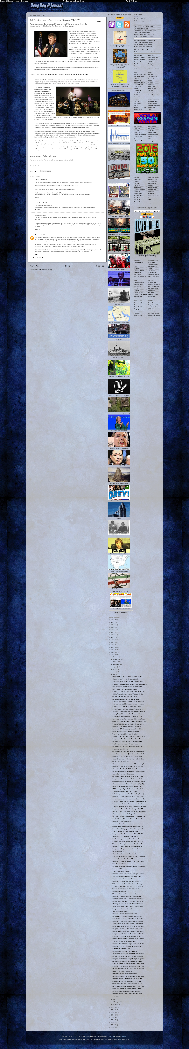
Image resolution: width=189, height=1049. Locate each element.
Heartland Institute (152, 266)
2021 (113, 632)
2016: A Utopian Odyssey (119, 864)
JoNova (150, 268)
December (116, 657)
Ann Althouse (151, 55)
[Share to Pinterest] (50, 171)
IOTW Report (151, 70)
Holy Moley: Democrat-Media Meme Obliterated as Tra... (129, 816)
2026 (113, 619)
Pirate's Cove (151, 86)
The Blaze (137, 64)
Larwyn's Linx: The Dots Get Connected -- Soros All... (128, 921)
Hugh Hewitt (137, 90)
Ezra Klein (150, 185)
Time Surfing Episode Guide (141, 18)
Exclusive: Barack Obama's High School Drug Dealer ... (128, 943)
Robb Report (137, 313)
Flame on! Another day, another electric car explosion (128, 963)
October (115, 662)
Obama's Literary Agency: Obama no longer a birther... (128, 873)
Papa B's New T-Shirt (118, 851)
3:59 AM (37, 197)
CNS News (137, 68)
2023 (113, 627)
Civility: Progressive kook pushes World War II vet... (127, 694)
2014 (113, 649)
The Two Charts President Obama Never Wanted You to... (129, 736)
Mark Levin (137, 95)
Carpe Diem (151, 130)
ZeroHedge (151, 141)
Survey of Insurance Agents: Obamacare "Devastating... (128, 986)
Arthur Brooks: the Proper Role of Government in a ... (128, 961)
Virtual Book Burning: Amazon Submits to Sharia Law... (128, 844)
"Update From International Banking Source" (125, 889)
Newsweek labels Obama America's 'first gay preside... (128, 931)
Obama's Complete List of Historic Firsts (144, 40)
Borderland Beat (138, 262)
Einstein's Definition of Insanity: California (124, 913)
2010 (113, 1010)
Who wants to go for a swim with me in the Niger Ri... (127, 676)
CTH (135, 72)
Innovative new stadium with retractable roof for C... (127, 804)
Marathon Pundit (152, 282)
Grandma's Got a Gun (118, 824)
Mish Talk (150, 138)
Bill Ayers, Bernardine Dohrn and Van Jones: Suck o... (128, 928)
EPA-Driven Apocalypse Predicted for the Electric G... (128, 789)
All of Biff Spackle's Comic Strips (120, 609)
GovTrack (137, 130)
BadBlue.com (39, 166)
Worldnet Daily (151, 107)
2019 (113, 637)
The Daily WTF (138, 306)
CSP (135, 266)
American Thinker (139, 61)
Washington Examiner (140, 107)
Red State (150, 90)
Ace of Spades (138, 55)
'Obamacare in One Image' (120, 911)
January (115, 1004)
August (115, 667)
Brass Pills (137, 128)
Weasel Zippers (138, 109)
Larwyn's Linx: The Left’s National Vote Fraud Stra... (127, 978)
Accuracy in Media (152, 179)
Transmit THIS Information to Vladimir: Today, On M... (128, 724)
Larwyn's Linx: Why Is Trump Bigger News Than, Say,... (128, 691)
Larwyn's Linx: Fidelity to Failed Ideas (123, 909)
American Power (138, 284)
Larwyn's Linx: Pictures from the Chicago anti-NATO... (128, 809)
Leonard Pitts (151, 193)
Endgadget (137, 309)
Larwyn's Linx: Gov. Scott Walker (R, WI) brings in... (127, 946)
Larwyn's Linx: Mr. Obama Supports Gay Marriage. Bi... (128, 959)
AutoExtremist (138, 302)
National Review (138, 97)
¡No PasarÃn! (137, 286)
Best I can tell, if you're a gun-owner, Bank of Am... (127, 786)
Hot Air (136, 88)
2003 (113, 1027)
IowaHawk (137, 191)
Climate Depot (151, 262)
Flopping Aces (151, 64)
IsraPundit (137, 268)
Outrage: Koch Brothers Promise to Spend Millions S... (128, 988)
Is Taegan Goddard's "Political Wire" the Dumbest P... (128, 841)
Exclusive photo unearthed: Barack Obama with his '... (128, 746)
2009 (113, 1012)
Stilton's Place (138, 199)
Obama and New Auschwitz (141, 28)
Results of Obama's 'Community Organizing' (14, 1)
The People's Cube (139, 202)
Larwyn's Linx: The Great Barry (121, 821)
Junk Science (151, 270)
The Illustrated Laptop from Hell (142, 23)
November (116, 659)
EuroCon (136, 78)
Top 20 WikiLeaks (131, 1)
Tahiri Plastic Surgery (153, 313)
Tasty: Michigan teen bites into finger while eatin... (127, 876)
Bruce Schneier (138, 315)
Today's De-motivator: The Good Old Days (124, 791)
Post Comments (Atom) (45, 269)
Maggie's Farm (138, 296)
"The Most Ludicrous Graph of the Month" (124, 941)
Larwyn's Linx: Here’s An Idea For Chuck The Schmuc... (128, 861)
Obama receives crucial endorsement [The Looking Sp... (129, 764)
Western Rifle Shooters (154, 105)
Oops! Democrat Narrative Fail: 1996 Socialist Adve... (128, 776)
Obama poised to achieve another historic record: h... (128, 826)
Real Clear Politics (152, 204)
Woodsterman (138, 204)
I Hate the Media (152, 189)
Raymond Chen (138, 305)
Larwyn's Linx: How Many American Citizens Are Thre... (128, 719)
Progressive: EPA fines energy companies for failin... (127, 729)
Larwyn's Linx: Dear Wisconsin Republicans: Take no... (128, 739)
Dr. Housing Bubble (153, 134)
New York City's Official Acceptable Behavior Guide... (128, 686)
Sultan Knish (151, 97)
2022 (113, 629)
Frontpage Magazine (139, 82)
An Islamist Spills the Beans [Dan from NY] (124, 836)
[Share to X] (46, 171)
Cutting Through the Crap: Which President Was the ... (128, 714)
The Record (137, 274)
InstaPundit (137, 92)
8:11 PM (37, 254)
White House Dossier (139, 141)
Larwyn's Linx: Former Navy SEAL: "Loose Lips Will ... (128, 766)
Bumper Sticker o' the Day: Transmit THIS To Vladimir (128, 938)
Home (67, 266)
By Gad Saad (120, 45)
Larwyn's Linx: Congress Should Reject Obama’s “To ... (128, 966)
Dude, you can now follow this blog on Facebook (126, 991)
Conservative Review (140, 70)
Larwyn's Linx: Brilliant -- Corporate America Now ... (127, 936)
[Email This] (41, 171)
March (115, 999)
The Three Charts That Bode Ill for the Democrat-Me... (128, 886)
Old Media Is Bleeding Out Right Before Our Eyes (127, 769)
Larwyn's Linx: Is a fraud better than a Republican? (127, 756)
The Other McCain (152, 103)
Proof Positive (138, 197)
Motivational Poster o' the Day (121, 948)
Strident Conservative (153, 95)
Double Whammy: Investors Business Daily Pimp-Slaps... (129, 771)
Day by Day (137, 183)
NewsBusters (151, 202)
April (114, 997)
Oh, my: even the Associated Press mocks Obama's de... (128, 751)
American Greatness (139, 57)
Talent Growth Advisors (154, 315)
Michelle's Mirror (138, 195)
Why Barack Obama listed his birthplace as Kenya (127, 846)
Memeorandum (152, 197)
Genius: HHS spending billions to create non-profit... (127, 916)
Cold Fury (136, 290)
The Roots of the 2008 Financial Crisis (144, 36)
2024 (113, 625)
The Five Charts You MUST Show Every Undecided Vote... (129, 806)
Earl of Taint (137, 185)
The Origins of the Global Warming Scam (145, 30)
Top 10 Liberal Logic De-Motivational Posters (125, 831)
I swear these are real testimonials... (123, 774)
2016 (113, 644)
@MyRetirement (152, 309)
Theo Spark (151, 292)
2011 (113, 1007)
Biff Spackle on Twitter (153, 305)
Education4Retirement (153, 306)
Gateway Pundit (138, 84)
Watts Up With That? (153, 276)
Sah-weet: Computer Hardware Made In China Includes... (129, 711)
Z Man (149, 109)
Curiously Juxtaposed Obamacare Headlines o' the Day (128, 799)
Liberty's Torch (151, 78)
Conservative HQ (152, 59)
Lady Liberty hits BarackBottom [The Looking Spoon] (128, 794)
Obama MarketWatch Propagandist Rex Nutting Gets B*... (129, 781)
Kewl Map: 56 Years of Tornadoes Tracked (124, 689)
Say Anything (151, 92)
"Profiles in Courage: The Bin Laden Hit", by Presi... (127, 894)
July (114, 669)
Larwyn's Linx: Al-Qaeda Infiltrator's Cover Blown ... (127, 896)
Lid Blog (150, 80)
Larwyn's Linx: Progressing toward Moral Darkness (127, 849)
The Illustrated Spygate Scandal (142, 21)
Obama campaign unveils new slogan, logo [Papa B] (128, 784)
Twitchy (136, 138)
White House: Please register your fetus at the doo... (127, 983)
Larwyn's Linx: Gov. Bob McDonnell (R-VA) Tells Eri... (128, 834)
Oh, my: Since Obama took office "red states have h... (128, 854)
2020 (113, 634)
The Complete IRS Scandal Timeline (143, 42)
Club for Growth (152, 132)
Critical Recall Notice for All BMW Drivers (124, 951)
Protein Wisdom (152, 88)
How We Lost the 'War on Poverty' (143, 44)
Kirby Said (150, 74)
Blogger (124, 1036)
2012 (113, 654)
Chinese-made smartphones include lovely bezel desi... (128, 901)
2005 (113, 1022)
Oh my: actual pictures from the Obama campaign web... (128, 926)
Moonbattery (151, 82)
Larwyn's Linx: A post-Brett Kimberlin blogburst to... (127, 726)
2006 (113, 1020)
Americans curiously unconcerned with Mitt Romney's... (128, 953)
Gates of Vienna (152, 66)
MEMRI (149, 199)
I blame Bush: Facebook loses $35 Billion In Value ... (127, 716)
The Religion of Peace (140, 276)
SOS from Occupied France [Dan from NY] (124, 973)
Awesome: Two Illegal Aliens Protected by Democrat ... (128, 923)
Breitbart (136, 66)
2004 (113, 1025)
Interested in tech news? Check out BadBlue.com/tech (128, 701)
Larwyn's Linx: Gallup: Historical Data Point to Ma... (127, 881)
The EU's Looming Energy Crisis (73, 1)
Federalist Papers (152, 187)
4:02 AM (37, 209)
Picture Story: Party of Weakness (122, 971)
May (114, 674)
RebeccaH (38, 235)
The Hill (136, 105)
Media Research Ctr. (153, 195)
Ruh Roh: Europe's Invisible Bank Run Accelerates (127, 839)
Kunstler (150, 72)
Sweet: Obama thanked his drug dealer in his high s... (128, 759)
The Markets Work (153, 101)
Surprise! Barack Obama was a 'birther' (123, 879)
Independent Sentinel (153, 68)
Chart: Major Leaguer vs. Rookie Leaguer (124, 696)
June (114, 672)
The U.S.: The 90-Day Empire (142, 32)
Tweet (99, 21)
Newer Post (34, 266)
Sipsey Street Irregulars (154, 286)
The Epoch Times (139, 76)
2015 (113, 647)
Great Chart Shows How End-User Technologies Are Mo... (129, 721)
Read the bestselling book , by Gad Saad (120, 85)
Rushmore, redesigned (119, 891)
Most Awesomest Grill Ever (120, 749)
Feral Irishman (138, 187)
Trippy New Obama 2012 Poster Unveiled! (124, 734)
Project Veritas (138, 136)
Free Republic (138, 80)
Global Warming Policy (153, 264)
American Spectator (139, 59)
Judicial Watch (138, 132)
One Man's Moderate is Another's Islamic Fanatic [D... (128, 956)
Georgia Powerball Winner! (120, 761)
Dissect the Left (138, 292)
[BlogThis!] (44, 171)
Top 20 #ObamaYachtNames (121, 871)
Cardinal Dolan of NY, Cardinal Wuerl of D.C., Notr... (127, 819)
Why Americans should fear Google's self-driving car (127, 906)
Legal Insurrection (152, 76)
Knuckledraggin (138, 193)
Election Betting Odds (140, 74)
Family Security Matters (140, 294)
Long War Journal (139, 270)
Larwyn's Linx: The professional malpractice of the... (127, 993)
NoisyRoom (151, 84)
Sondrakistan (151, 290)
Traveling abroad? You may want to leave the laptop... (128, 681)
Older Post (100, 266)
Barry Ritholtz (151, 128)
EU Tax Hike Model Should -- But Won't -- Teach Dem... (128, 968)
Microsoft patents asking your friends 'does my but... (127, 709)
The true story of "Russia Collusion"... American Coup (120, 66)
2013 (113, 652)
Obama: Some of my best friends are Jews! (125, 679)
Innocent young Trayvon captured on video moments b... (129, 856)
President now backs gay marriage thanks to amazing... (128, 976)
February (115, 1002)
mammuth (111, 1036)
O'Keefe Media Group (140, 134)
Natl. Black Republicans (154, 284)
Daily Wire (150, 61)
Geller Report (137, 86)
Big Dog (136, 288)
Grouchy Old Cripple (139, 189)
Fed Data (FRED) (152, 136)
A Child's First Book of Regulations (143, 46)
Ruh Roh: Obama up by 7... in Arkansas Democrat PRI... (128, 898)
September (116, 664)
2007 (113, 1017)
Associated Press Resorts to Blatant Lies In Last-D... (127, 981)
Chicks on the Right (153, 57)
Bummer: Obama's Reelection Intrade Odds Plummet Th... (129, 811)
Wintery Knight (151, 296)
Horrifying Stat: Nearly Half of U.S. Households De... (127, 741)
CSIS (135, 264)
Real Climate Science (153, 274)
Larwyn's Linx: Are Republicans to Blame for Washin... (128, 779)
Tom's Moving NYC (153, 311)
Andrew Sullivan (152, 183)
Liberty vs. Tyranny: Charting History (143, 26)
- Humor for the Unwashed (145, 52)
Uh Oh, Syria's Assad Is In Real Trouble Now (125, 731)
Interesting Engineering (140, 311)
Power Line (137, 101)
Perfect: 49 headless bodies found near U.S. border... (128, 919)
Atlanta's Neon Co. (152, 302)
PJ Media (136, 99)
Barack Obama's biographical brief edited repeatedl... (128, 829)
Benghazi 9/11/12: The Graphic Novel (144, 34)
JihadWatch (151, 191)
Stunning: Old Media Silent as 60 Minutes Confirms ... (128, 904)
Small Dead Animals (153, 288)
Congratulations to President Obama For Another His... (128, 934)
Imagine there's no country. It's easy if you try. (125, 744)
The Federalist (138, 103)
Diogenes (136, 181)
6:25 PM (37, 229)
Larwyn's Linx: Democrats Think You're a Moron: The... (128, 796)
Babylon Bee (137, 179)
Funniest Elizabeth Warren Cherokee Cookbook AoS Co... (129, 801)
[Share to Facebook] (48, 171)
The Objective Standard (154, 99)
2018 (113, 639)
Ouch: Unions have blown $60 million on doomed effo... (128, 754)
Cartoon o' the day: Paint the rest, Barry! (124, 859)
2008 (113, 1015)
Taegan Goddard (152, 181)
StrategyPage (137, 272)
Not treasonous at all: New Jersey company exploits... (128, 704)
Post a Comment (38, 258)
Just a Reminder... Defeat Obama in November (126, 699)
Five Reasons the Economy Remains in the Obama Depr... (129, 684)
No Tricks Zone (152, 272)
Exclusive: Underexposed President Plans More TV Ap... (129, 866)
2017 (113, 642)
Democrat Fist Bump (118, 869)
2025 (113, 622)
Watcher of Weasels (153, 294)
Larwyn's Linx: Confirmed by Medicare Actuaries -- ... (127, 706)
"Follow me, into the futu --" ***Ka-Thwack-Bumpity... (127, 884)
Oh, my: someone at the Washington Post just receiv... (128, 814)
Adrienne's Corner (139, 282)
